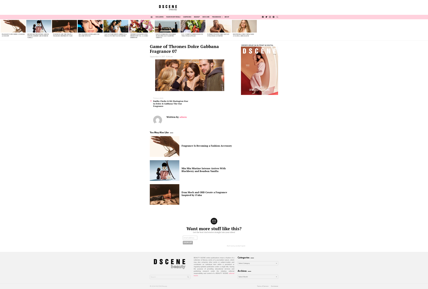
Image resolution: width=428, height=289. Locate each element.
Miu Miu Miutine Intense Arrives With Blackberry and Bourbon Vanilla (38, 35)
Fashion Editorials (173, 17)
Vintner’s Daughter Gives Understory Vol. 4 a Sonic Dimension (139, 35)
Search (188, 277)
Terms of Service (262, 286)
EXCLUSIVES (160, 17)
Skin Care (205, 17)
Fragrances (216, 17)
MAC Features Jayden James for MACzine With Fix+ (89, 35)
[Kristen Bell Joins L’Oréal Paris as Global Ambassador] (244, 26)
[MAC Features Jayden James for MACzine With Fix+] (90, 26)
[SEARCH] (277, 17)
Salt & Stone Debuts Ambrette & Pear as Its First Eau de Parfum (116, 35)
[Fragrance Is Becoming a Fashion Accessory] (13, 26)
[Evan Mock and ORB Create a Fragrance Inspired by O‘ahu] (64, 26)
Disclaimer (274, 286)
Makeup (197, 17)
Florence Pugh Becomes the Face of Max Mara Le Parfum (218, 35)
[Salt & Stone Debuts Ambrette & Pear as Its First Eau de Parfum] (115, 26)
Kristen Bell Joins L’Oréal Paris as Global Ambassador (243, 35)
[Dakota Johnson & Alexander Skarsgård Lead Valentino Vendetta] (167, 26)
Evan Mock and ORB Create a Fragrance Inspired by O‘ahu (62, 35)
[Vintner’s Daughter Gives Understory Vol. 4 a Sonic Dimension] (141, 26)
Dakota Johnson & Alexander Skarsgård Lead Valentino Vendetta (166, 35)
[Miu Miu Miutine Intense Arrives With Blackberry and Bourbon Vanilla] (38, 26)
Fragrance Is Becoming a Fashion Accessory (207, 145)
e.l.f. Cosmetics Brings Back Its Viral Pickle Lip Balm (192, 35)
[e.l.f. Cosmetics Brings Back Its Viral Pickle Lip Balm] (192, 26)
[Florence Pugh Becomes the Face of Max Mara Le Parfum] (218, 26)
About (226, 17)
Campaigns (187, 17)
